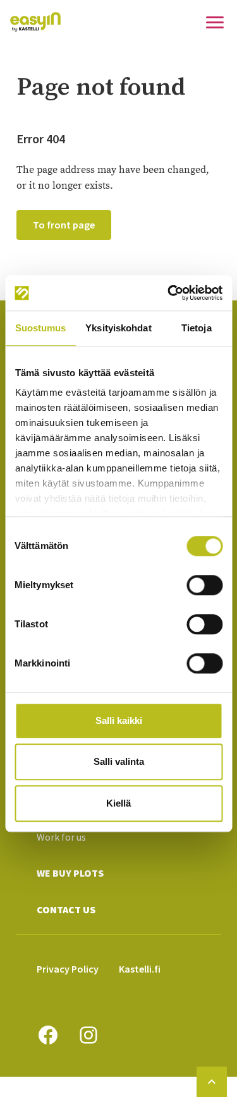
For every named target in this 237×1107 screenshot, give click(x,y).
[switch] (204, 585)
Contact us (66, 909)
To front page (64, 224)
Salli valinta (119, 761)
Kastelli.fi (140, 968)
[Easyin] (35, 22)
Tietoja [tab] (196, 328)
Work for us (61, 837)
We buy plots (70, 873)
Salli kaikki (118, 720)
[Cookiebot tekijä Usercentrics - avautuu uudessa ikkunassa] (168, 293)
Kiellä (118, 803)
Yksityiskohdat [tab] (118, 328)
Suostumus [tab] (40, 328)
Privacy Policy (68, 968)
